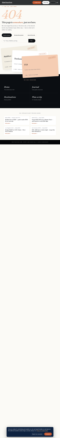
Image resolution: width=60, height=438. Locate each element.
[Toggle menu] (57, 2)
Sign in (53, 2)
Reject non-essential (37, 434)
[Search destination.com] (30, 2)
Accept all (48, 434)
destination (7, 2)
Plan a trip (46, 2)
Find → (32, 40)
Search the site (31, 35)
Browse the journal (18, 35)
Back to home (6, 35)
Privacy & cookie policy (42, 430)
